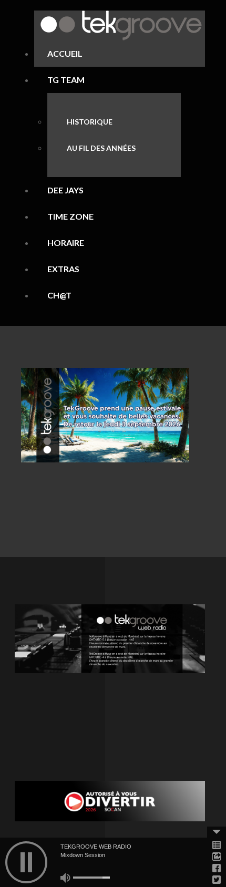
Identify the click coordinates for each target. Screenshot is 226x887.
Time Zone (70, 216)
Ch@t (59, 295)
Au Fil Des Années (101, 147)
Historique (89, 121)
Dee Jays (65, 190)
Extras (63, 269)
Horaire (65, 242)
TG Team (66, 80)
